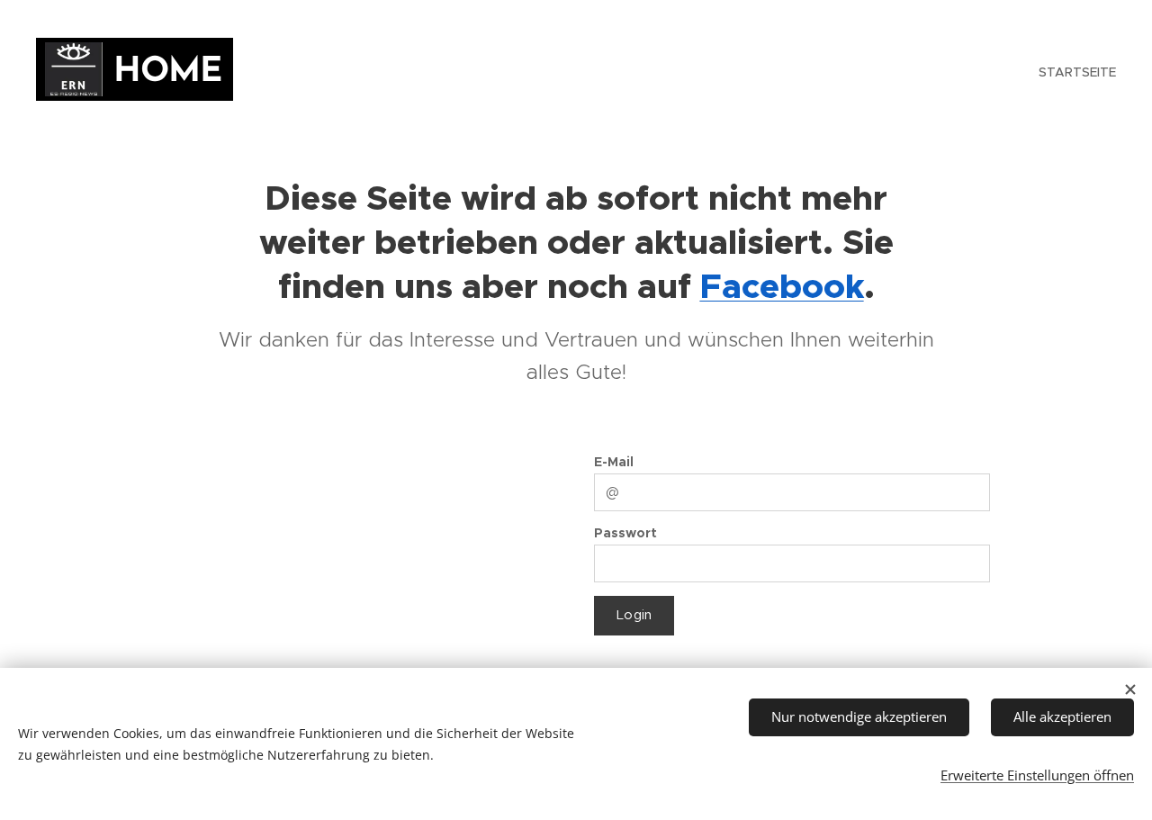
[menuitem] (1075, 72)
